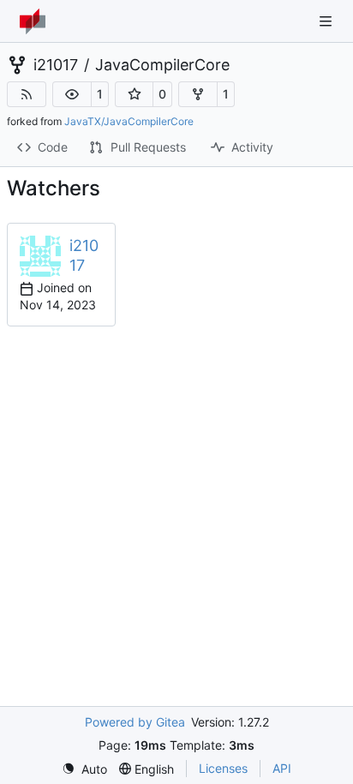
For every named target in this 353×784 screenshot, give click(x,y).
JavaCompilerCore (162, 65)
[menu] (84, 769)
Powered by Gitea (135, 722)
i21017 (55, 65)
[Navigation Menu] (327, 21)
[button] (72, 94)
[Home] (33, 21)
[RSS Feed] (26, 94)
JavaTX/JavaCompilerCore (129, 121)
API (281, 768)
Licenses (223, 768)
